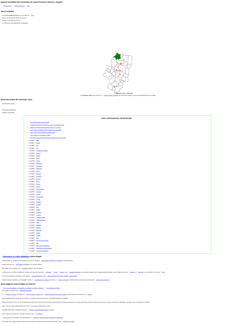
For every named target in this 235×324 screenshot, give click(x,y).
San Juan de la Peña (42, 240)
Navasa (38, 227)
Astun (38, 158)
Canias (38, 186)
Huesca (62, 272)
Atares (38, 161)
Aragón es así (7, 6)
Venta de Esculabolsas (42, 245)
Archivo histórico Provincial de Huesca (56, 294)
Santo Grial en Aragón (102, 280)
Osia (37, 238)
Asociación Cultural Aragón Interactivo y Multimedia (48, 317)
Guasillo (38, 202)
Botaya (38, 184)
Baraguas (39, 168)
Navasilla (38, 230)
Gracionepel (39, 197)
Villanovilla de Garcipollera (44, 248)
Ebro (163, 272)
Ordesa (132, 272)
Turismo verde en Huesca (33, 294)
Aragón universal (63, 280)
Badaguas (39, 163)
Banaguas (39, 166)
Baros (38, 171)
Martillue (38, 225)
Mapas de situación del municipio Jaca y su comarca (45, 127)
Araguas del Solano (42, 150)
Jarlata (38, 209)
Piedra (15, 260)
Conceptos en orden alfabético (16, 256)
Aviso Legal (6, 317)
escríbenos (39, 313)
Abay (37, 140)
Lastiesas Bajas (40, 220)
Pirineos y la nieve (11, 294)
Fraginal (38, 191)
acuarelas (25, 268)
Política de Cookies (68, 321)
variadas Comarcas (75, 272)
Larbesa (38, 212)
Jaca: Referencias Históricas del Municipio (42, 132)
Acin (37, 145)
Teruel (55, 272)
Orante (38, 235)
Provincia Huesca (19, 6)
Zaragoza (48, 272)
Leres (38, 222)
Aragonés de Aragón (26, 290)
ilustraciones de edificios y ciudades (51, 260)
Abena (38, 143)
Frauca (38, 194)
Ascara (38, 153)
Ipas (37, 207)
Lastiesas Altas (40, 217)
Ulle (37, 243)
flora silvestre (20, 264)
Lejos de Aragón (36, 276)
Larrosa (38, 215)
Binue (38, 181)
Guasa (38, 199)
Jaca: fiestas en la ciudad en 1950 (40, 135)
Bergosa (38, 173)
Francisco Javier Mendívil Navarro (39, 310)
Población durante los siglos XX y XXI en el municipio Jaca (47, 125)
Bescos (38, 179)
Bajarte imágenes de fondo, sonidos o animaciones (62, 276)
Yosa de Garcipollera (42, 251)
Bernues (38, 176)
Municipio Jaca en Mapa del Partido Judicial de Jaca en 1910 (48, 138)
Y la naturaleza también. (53, 288)
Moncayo (140, 272)
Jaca (28, 6)
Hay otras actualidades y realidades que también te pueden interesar (23, 288)
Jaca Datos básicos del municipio (40, 122)
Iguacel (38, 204)
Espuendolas (40, 189)
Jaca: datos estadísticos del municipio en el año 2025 (45, 130)
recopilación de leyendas (42, 280)
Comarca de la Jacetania (111, 95)
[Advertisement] (117, 38)
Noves (38, 233)
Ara (37, 148)
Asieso (38, 155)
